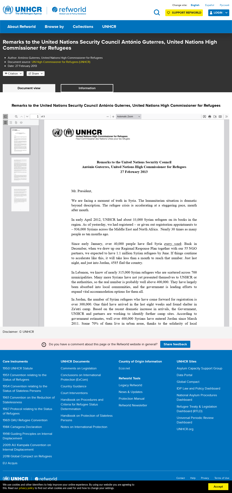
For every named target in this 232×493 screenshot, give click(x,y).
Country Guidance (73, 386)
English (195, 5)
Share (35, 73)
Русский (224, 5)
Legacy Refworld (130, 385)
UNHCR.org (185, 429)
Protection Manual (131, 398)
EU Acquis (10, 463)
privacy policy (26, 488)
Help (193, 478)
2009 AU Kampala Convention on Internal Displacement (27, 447)
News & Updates (130, 392)
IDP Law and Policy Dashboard (198, 388)
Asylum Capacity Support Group (199, 368)
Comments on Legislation (79, 368)
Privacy (205, 478)
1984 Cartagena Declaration (22, 426)
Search (157, 12)
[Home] (44, 10)
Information (87, 88)
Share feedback (175, 344)
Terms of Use (221, 478)
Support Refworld (186, 13)
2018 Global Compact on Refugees (27, 456)
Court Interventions (74, 393)
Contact (180, 478)
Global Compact (188, 381)
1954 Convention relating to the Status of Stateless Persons (25, 388)
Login (218, 13)
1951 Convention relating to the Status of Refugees (25, 377)
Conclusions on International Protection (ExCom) (81, 377)
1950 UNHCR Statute (18, 368)
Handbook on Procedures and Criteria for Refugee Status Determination (82, 404)
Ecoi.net (124, 368)
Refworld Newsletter (133, 405)
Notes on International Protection (84, 426)
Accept (218, 486)
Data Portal (184, 375)
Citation (13, 73)
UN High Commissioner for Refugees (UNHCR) (61, 62)
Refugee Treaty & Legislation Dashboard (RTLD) (197, 408)
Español (209, 5)
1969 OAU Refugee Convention (25, 420)
